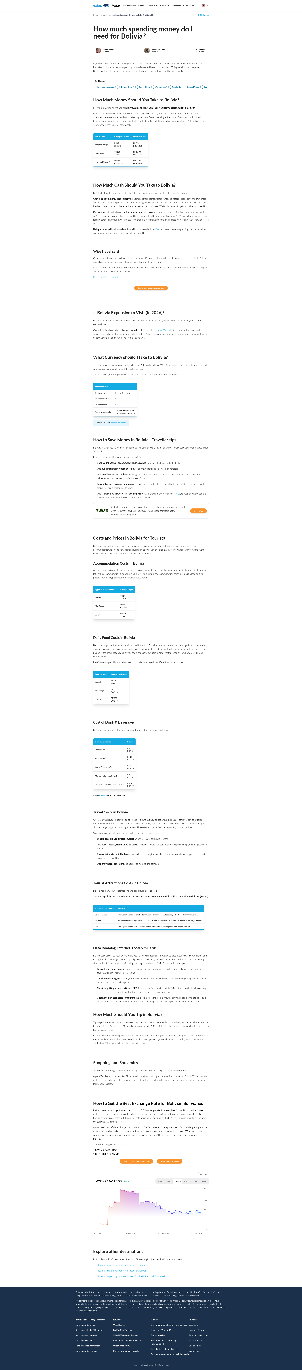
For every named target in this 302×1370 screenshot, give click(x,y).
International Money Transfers (90, 1319)
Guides (163, 5)
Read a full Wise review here (107, 277)
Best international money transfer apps (169, 1325)
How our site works (198, 1330)
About (188, 5)
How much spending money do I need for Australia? (122, 1270)
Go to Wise (198, 511)
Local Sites (194, 1325)
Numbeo (102, 795)
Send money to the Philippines (89, 1330)
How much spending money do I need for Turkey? (121, 1264)
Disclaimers (204, 15)
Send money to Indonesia (87, 1335)
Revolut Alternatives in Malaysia (128, 1340)
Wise (156, 229)
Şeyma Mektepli (158, 49)
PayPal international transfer (126, 1351)
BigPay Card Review (122, 1330)
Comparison (176, 5)
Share (205, 1174)
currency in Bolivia (118, 422)
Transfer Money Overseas (133, 5)
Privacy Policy (195, 1340)
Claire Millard (109, 49)
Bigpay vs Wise (158, 1335)
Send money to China (85, 1325)
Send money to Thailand (87, 1351)
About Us (193, 1319)
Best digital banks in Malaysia (164, 1349)
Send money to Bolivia (170, 1161)
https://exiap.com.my (98, 1292)
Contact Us (194, 1351)
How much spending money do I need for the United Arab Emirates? (131, 1276)
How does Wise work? (161, 1330)
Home (95, 15)
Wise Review (119, 1325)
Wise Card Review (121, 1345)
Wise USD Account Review (125, 1335)
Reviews (152, 5)
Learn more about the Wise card (151, 288)
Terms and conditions (198, 1335)
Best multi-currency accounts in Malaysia (170, 1354)
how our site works (88, 1310)
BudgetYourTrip (164, 330)
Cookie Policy (195, 1345)
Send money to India (85, 1340)
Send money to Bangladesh (88, 1345)
